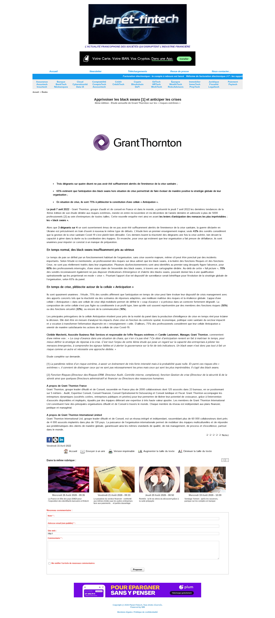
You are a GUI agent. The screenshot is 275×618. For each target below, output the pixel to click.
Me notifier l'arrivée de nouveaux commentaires (73, 563)
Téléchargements (137, 71)
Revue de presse (179, 71)
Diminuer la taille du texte (197, 451)
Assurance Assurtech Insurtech (42, 84)
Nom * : (51, 516)
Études (45, 92)
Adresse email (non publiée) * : (61, 523)
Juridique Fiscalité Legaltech (213, 84)
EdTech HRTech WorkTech (156, 84)
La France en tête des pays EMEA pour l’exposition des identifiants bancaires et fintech (68, 500)
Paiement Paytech (233, 83)
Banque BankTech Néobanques (61, 84)
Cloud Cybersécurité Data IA (80, 84)
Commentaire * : (55, 538)
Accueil (53, 71)
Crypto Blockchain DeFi (137, 84)
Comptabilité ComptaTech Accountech (99, 84)
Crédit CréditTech (118, 83)
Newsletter (96, 71)
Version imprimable (124, 451)
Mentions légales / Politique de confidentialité (137, 612)
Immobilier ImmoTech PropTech (194, 84)
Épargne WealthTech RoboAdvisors (175, 84)
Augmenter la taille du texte (159, 451)
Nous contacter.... (221, 71)
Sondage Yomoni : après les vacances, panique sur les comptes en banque (201, 500)
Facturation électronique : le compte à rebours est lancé (135, 76)
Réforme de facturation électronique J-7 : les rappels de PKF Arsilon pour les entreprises (216, 76)
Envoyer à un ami (95, 451)
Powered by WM (137, 608)
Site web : (52, 531)
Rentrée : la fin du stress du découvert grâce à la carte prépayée (159, 500)
